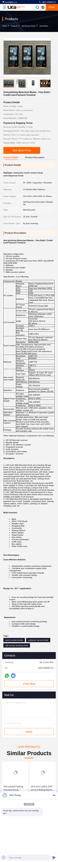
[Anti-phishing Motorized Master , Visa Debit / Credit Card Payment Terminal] (27, 57)
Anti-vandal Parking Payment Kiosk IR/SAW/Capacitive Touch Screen (13, 788)
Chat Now (29, 683)
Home (4, 26)
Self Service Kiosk (28, 26)
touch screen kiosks (14, 640)
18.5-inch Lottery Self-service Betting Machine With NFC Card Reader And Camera (43, 788)
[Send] (54, 857)
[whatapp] (7, 676)
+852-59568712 (48, 2)
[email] (13, 676)
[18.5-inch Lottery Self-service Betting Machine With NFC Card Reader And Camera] (43, 773)
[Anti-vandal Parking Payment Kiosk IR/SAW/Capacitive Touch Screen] (15, 773)
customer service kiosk (38, 640)
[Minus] (54, 795)
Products (14, 26)
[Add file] (4, 857)
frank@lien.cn (11, 2)
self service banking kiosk (16, 645)
